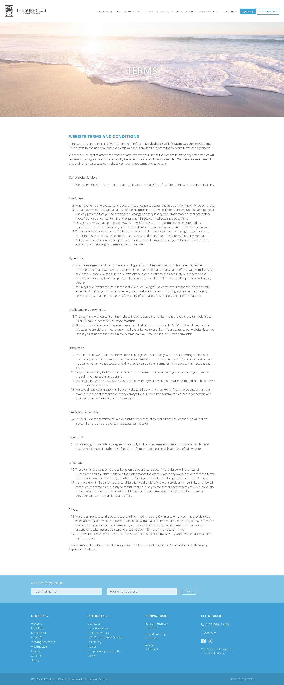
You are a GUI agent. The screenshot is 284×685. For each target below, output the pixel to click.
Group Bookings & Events (202, 11)
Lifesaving (247, 11)
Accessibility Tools (98, 633)
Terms (250, 679)
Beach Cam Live (104, 11)
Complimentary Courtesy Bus (105, 651)
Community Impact (98, 628)
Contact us (94, 623)
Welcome (36, 623)
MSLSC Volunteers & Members (106, 637)
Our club (228, 11)
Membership (38, 633)
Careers (92, 656)
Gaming (35, 651)
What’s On (144, 11)
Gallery (35, 660)
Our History (94, 642)
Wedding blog (39, 646)
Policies (92, 646)
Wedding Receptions (169, 11)
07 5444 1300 (269, 11)
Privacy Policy (236, 679)
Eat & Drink (124, 11)
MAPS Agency (101, 679)
